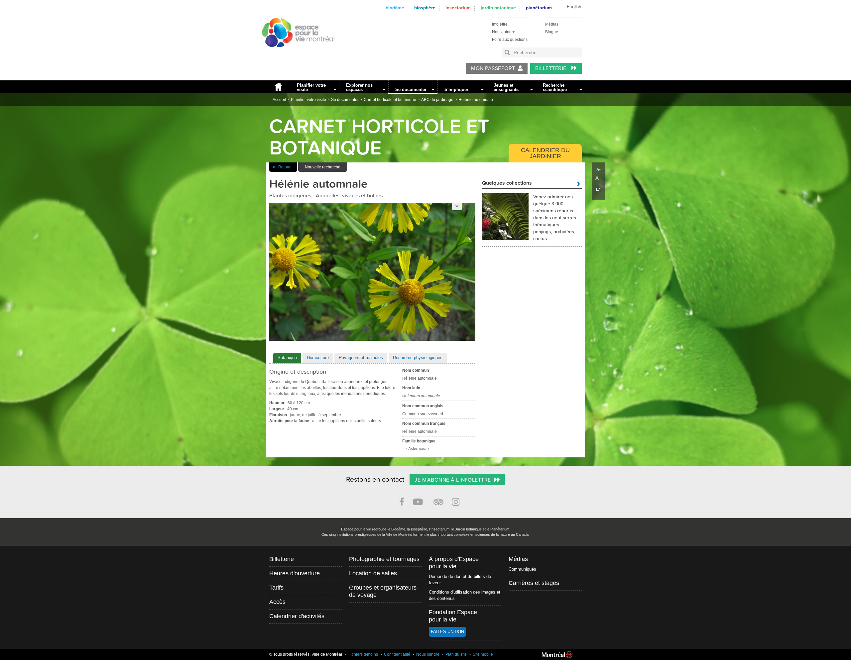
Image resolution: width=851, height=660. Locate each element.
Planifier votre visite (311, 87)
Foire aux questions (510, 39)
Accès (277, 602)
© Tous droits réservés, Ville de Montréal (305, 654)
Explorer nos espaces (359, 87)
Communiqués (522, 569)
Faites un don (447, 631)
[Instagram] (457, 500)
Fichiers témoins (363, 654)
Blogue (551, 32)
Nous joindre (503, 32)
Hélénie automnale (475, 99)
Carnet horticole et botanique (390, 99)
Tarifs (276, 587)
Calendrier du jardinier (545, 153)
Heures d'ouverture (294, 573)
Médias (551, 24)
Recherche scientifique (555, 87)
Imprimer (598, 190)
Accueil (278, 86)
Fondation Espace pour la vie (453, 616)
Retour (284, 167)
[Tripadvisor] (438, 499)
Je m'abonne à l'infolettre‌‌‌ (453, 480)
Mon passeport (493, 68)
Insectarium (458, 8)
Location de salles (373, 573)
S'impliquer (456, 89)
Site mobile (483, 654)
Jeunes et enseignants (506, 87)
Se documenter (410, 89)
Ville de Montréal (557, 654)
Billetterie (551, 68)
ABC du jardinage (437, 99)
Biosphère (424, 8)
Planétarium (539, 8)
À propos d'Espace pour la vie (454, 563)
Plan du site (456, 654)
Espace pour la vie (294, 53)
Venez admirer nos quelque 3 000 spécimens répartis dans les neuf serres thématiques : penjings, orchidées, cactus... (554, 217)
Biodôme (395, 8)
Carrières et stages (534, 583)
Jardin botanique (498, 8)
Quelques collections (507, 183)
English (574, 7)
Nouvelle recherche (322, 167)
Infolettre (500, 24)
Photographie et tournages (384, 559)
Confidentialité (397, 654)
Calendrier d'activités (296, 616)
